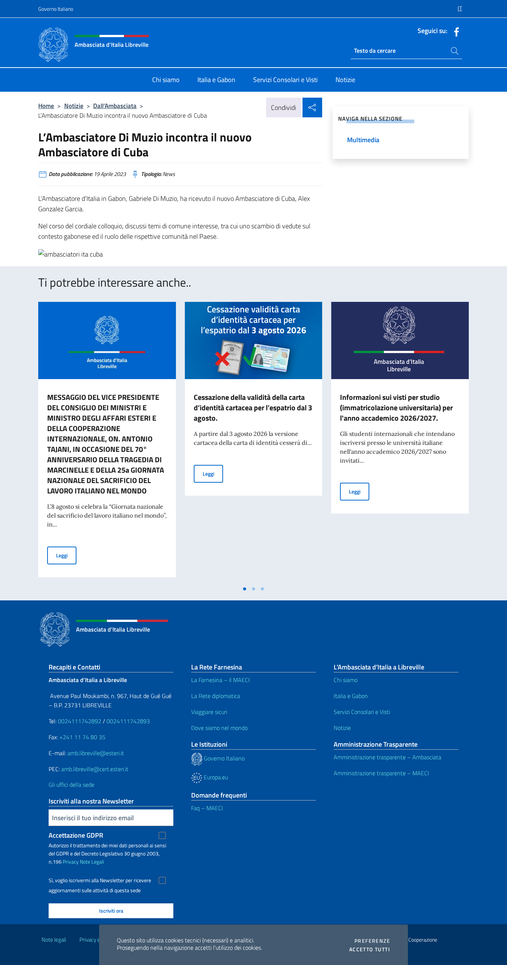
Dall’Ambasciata (115, 105)
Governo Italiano (55, 9)
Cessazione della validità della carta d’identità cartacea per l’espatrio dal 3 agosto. (253, 407)
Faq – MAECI (207, 807)
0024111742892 (79, 721)
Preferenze (372, 940)
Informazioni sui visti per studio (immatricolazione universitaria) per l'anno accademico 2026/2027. (396, 407)
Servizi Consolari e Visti (362, 711)
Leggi (66, 555)
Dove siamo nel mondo (219, 727)
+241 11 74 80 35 (82, 737)
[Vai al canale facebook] (454, 31)
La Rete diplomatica (215, 695)
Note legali (54, 939)
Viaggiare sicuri (209, 711)
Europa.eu (215, 777)
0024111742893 (128, 721)
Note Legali (92, 861)
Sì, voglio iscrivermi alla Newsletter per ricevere (100, 880)
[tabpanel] (107, 442)
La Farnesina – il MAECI (220, 679)
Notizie (74, 105)
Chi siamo (345, 679)
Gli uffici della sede (71, 784)
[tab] (244, 588)
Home (46, 105)
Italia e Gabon (351, 695)
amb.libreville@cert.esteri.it (94, 768)
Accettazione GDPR (76, 835)
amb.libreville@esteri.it (96, 753)
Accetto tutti (369, 949)
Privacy (71, 861)
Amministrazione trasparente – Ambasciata (387, 757)
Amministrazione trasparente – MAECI (381, 773)
